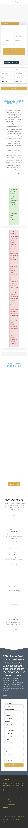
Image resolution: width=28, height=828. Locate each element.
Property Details (9, 733)
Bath (5, 758)
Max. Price (7, 746)
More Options (15, 53)
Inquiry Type (7, 703)
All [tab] (2, 62)
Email (6, 727)
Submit (14, 765)
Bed (5, 752)
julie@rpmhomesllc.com (10, 804)
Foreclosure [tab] (15, 62)
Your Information (9, 709)
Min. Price (7, 740)
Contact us (6, 807)
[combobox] (8, 32)
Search (14, 49)
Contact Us (4, 821)
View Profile (14, 541)
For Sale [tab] (7, 62)
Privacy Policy (5, 819)
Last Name (7, 721)
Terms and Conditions (15, 819)
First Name (7, 715)
